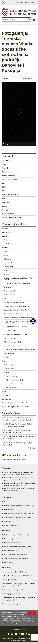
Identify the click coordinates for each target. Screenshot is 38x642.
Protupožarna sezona (9, 179)
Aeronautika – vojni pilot (12, 346)
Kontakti (6, 244)
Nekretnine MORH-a (11, 550)
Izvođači (6, 357)
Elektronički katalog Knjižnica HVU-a (18, 283)
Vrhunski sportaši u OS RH (11, 217)
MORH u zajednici (8, 214)
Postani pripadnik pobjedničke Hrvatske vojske (19, 506)
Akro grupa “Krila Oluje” (10, 194)
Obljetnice (5, 202)
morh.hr (4, 459)
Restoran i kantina (10, 295)
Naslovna (5, 228)
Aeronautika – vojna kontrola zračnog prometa (19, 349)
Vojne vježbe (6, 172)
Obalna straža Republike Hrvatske (15, 554)
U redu (32, 613)
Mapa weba (19, 2)
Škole (4, 298)
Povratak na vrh (19, 629)
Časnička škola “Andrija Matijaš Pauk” (16, 310)
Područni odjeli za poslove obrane (15, 539)
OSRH (6, 502)
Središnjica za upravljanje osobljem (16, 558)
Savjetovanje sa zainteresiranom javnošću (18, 546)
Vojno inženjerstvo (10, 338)
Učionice (6, 270)
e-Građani (33, 2)
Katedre (6, 255)
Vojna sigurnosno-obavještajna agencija (17, 517)
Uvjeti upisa (7, 372)
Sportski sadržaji (9, 291)
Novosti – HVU (7, 232)
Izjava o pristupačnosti (11, 525)
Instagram (19, 634)
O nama (4, 236)
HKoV (4, 187)
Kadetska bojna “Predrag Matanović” (16, 327)
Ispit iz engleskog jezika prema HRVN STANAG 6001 (18, 322)
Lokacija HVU (8, 266)
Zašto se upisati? (9, 368)
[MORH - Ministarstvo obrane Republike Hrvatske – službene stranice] (19, 12)
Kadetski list (6, 399)
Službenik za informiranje (12, 543)
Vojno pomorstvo (9, 353)
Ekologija (5, 210)
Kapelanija (7, 287)
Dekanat (5, 247)
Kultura (4, 206)
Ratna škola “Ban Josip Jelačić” (14, 302)
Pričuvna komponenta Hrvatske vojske (17, 535)
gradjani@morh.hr (18, 590)
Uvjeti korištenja (21, 640)
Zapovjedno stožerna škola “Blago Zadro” (17, 306)
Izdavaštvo (7, 259)
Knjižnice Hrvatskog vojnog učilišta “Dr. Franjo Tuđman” (19, 278)
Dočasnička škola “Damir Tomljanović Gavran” (19, 314)
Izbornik (34, 20)
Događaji (5, 168)
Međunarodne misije (9, 175)
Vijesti (10, 459)
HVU (3, 198)
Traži (29, 19)
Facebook (8, 634)
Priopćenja (16, 459)
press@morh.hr (15, 594)
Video (4, 391)
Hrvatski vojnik (9, 509)
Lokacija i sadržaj (8, 263)
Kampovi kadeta (11, 330)
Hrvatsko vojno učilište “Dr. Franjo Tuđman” (18, 513)
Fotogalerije (6, 160)
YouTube (22, 634)
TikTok (26, 634)
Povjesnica (7, 240)
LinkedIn (29, 634)
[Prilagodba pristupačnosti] (33, 321)
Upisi (3, 361)
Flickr (4, 164)
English (26, 2)
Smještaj (6, 274)
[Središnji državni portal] (3, 2)
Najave (24, 459)
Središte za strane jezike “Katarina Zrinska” (18, 317)
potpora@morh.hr (13, 600)
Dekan (6, 251)
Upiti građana (8, 562)
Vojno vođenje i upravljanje (13, 342)
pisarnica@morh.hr (13, 586)
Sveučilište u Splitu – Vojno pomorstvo (16, 407)
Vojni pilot (7, 521)
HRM (3, 191)
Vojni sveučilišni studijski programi (14, 334)
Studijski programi (10, 365)
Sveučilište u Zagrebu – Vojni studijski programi (19, 403)
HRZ (3, 183)
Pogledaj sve (32, 448)
